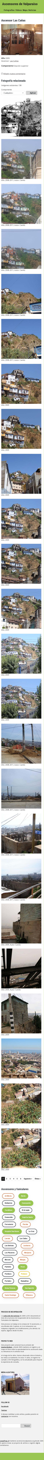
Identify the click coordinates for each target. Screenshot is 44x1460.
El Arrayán (26, 1210)
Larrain (7, 1238)
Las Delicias (9, 1246)
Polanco (24, 1274)
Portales (8, 1281)
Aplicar (33, 93)
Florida (25, 1224)
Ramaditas (25, 1281)
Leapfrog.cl (4, 1441)
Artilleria (8, 1196)
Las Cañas (14, 61)
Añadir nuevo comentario (14, 73)
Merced (7, 1260)
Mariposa (27, 1253)
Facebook (4, 1406)
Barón (23, 1196)
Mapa (25, 10)
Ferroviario (9, 1224)
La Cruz (31, 1231)
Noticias (32, 10)
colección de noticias (11, 1316)
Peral (23, 1267)
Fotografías (9, 10)
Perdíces (8, 1274)
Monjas (22, 1260)
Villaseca (29, 1295)
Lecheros (26, 1246)
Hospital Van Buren (12, 1231)
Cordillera (8, 1210)
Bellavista (8, 1203)
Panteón (8, 1267)
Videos (18, 10)
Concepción (26, 1203)
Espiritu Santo (27, 1217)
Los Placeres (10, 1253)
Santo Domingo (10, 1295)
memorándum (6, 1347)
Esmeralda (8, 1217)
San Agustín (29, 1288)
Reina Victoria (10, 1288)
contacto (4, 1416)
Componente (6, 89)
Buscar (27, 1426)
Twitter (4, 1410)
